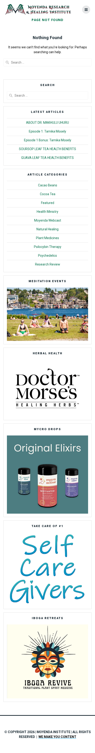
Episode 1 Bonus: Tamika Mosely (47, 140)
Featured (47, 203)
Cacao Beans (47, 185)
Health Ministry (47, 211)
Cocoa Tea (47, 194)
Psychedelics (47, 255)
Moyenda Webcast (47, 220)
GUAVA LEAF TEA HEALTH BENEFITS (47, 158)
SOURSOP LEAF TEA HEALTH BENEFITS (47, 149)
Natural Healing (47, 229)
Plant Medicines (47, 238)
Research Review (47, 264)
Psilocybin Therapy (47, 247)
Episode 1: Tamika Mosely (47, 131)
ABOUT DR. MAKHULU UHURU (47, 122)
